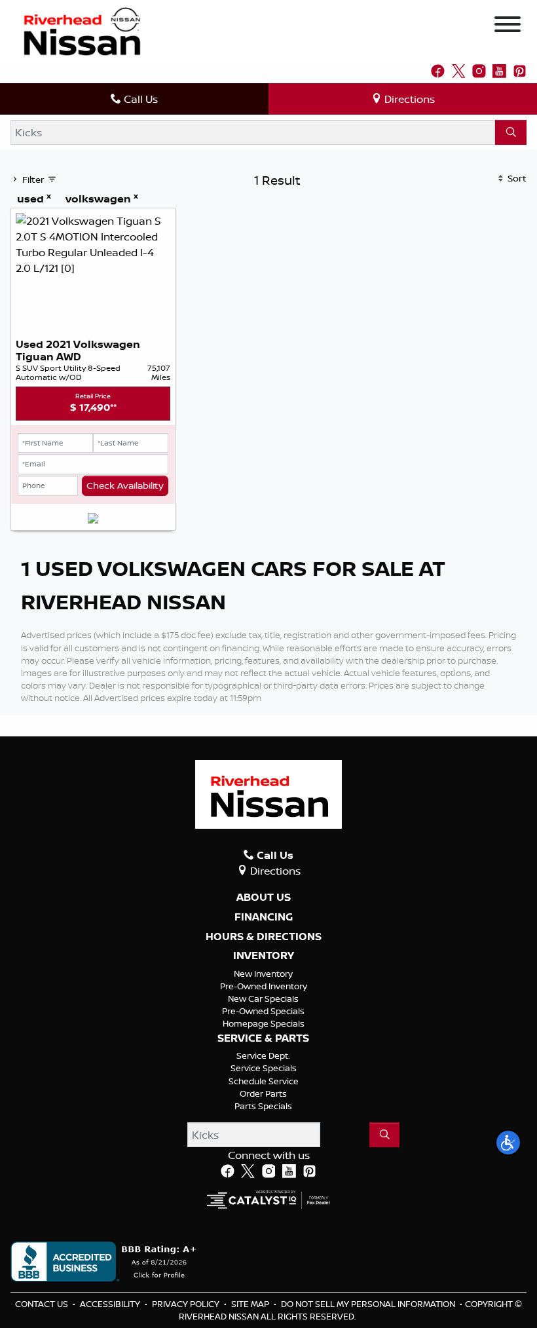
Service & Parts (263, 1038)
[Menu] (507, 26)
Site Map (251, 1304)
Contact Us (42, 1304)
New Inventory (263, 973)
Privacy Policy (186, 1304)
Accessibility (111, 1304)
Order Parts (263, 1093)
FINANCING (263, 917)
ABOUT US (263, 897)
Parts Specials (263, 1106)
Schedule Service (264, 1081)
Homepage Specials (264, 1023)
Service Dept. (263, 1055)
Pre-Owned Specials (263, 1011)
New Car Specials (263, 998)
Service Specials (264, 1068)
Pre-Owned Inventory (263, 986)
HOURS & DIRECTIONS (264, 937)
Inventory (263, 956)
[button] (508, 1142)
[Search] (511, 132)
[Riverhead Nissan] (82, 30)
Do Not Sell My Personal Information (369, 1304)
